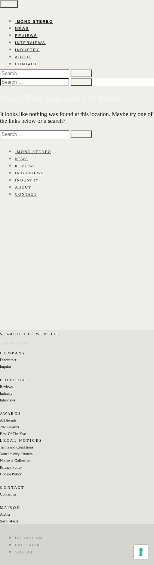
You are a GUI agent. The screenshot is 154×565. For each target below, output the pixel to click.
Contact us (8, 494)
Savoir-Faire (9, 521)
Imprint (5, 366)
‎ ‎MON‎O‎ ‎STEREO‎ (34, 21)
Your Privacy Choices (16, 454)
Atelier (5, 514)
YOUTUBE (26, 552)
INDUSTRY (27, 50)
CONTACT (26, 64)
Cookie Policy (11, 474)
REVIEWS (26, 36)
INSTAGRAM (29, 538)
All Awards (8, 420)
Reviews (6, 387)
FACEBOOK (27, 545)
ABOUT (23, 57)
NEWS (22, 29)
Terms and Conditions (16, 447)
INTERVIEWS (30, 43)
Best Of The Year (13, 434)
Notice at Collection (15, 461)
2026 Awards (9, 427)
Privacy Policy (11, 467)
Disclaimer (8, 360)
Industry (6, 393)
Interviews (7, 400)
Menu (9, 4)
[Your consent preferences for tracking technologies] (141, 552)
